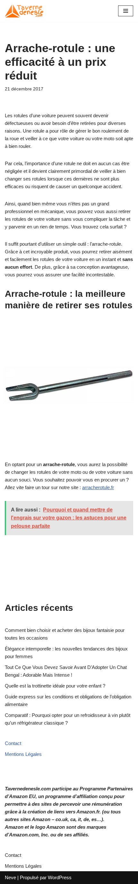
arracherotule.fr (98, 487)
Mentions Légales (23, 754)
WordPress (60, 877)
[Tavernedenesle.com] (24, 11)
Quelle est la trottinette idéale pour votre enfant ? (55, 685)
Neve (10, 877)
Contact (13, 743)
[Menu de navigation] (125, 10)
